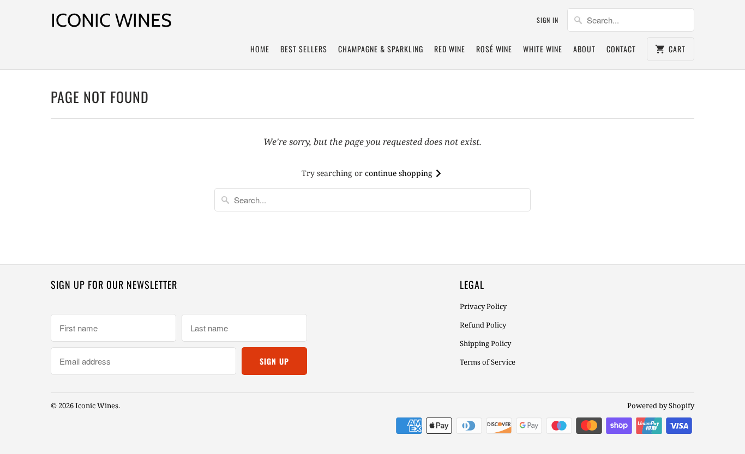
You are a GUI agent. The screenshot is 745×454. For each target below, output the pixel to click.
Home (259, 49)
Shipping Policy (485, 343)
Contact (621, 49)
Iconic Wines (111, 20)
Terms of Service (487, 362)
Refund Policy (483, 325)
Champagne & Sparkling (380, 49)
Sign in (547, 20)
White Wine (542, 49)
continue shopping (400, 173)
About (584, 49)
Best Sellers (303, 49)
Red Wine (449, 49)
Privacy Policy (483, 306)
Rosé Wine (494, 49)
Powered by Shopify (660, 405)
